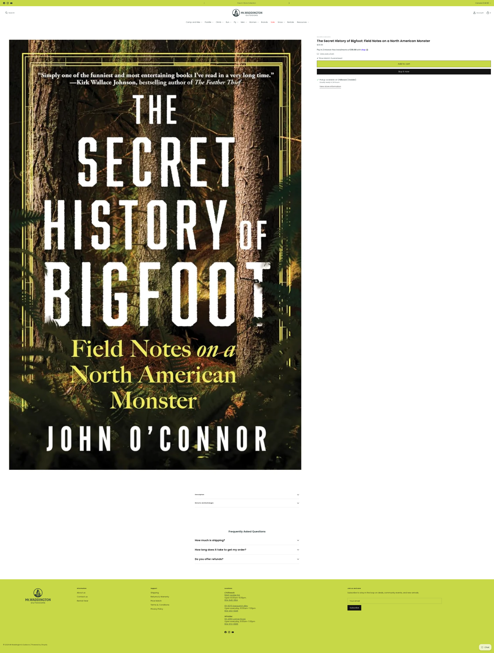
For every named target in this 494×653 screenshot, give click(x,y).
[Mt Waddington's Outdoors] (247, 13)
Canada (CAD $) (482, 3)
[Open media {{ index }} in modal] (158, 256)
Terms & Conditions (160, 604)
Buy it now (403, 71)
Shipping (155, 592)
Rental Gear (82, 600)
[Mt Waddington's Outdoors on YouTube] (11, 3)
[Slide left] (204, 3)
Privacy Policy (157, 609)
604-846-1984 (231, 600)
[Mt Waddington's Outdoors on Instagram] (8, 3)
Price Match (156, 600)
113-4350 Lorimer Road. (235, 619)
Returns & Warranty (160, 596)
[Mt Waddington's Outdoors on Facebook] (4, 3)
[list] (158, 256)
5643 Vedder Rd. (232, 595)
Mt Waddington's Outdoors (19, 645)
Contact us (82, 596)
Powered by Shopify (39, 645)
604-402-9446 (231, 610)
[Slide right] (289, 3)
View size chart (327, 53)
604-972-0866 (231, 624)
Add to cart (404, 63)
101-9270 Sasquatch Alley (236, 605)
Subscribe (354, 607)
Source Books (323, 37)
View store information (330, 86)
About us (81, 592)
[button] (193, 22)
